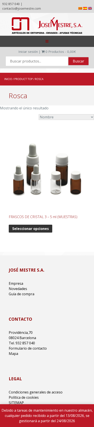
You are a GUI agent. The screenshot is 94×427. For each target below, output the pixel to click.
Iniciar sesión (28, 51)
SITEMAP (16, 402)
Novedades (18, 288)
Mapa (13, 353)
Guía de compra (21, 294)
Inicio (8, 79)
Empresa (16, 283)
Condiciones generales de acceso (36, 392)
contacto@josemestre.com (21, 8)
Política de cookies (24, 397)
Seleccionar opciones (30, 228)
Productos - (60, 51)
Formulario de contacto (28, 348)
